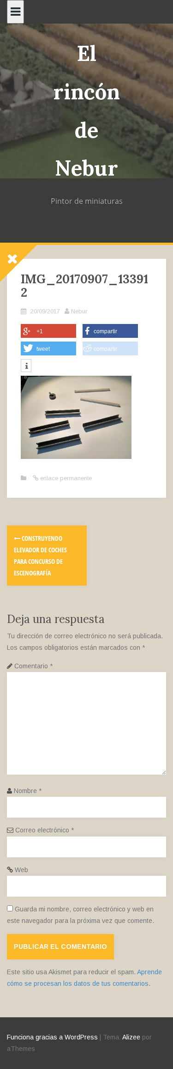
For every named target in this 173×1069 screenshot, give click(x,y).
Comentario (33, 666)
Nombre (28, 790)
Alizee (131, 1037)
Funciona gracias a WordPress (52, 1037)
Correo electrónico (44, 830)
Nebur (79, 311)
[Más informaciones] (26, 366)
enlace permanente (65, 478)
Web (21, 870)
